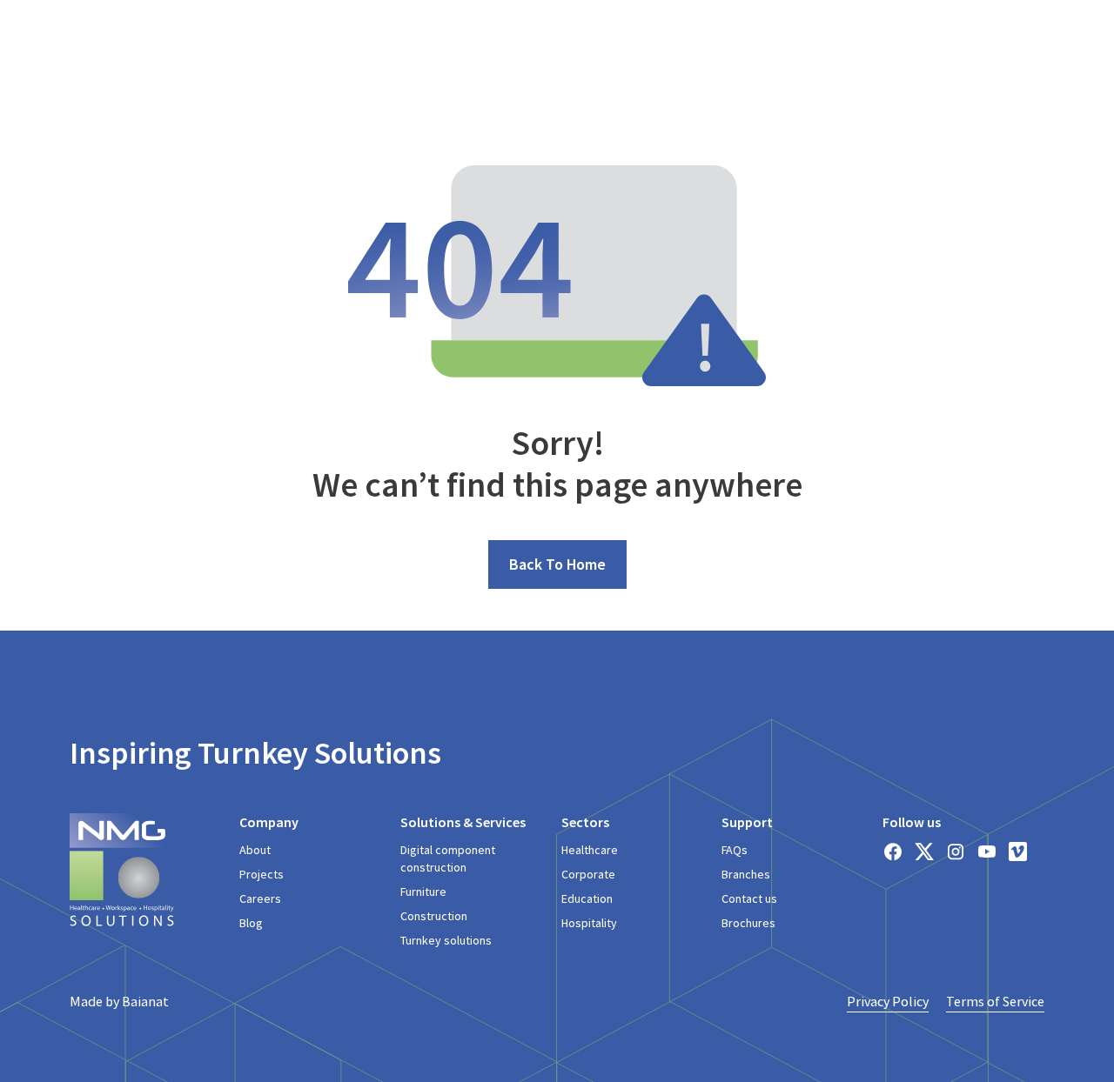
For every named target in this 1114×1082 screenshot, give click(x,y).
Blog (251, 923)
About (255, 850)
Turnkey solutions (446, 940)
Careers (260, 898)
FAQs (734, 850)
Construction (433, 916)
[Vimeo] (1018, 851)
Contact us (749, 898)
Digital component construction (447, 858)
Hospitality (589, 923)
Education (587, 898)
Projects (261, 874)
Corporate (588, 874)
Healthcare (589, 850)
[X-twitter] (924, 851)
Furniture (423, 891)
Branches (745, 874)
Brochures (748, 923)
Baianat (145, 1001)
